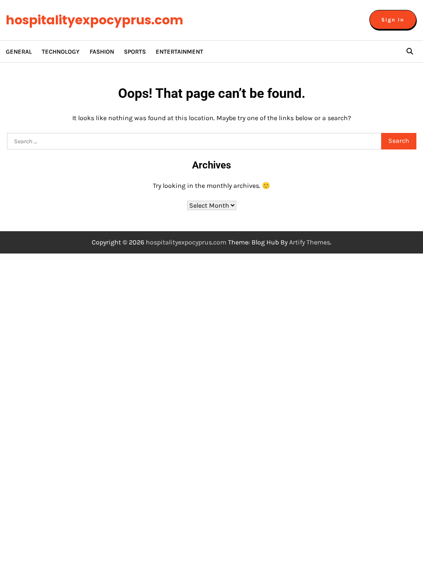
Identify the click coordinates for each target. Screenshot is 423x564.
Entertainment (179, 51)
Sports (135, 51)
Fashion (102, 51)
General (19, 51)
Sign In (392, 20)
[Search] (409, 51)
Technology (61, 51)
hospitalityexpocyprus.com (94, 20)
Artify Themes (309, 242)
